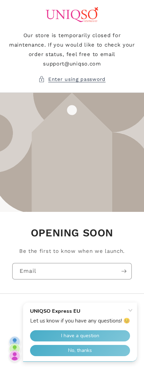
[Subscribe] (123, 271)
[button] (72, 79)
